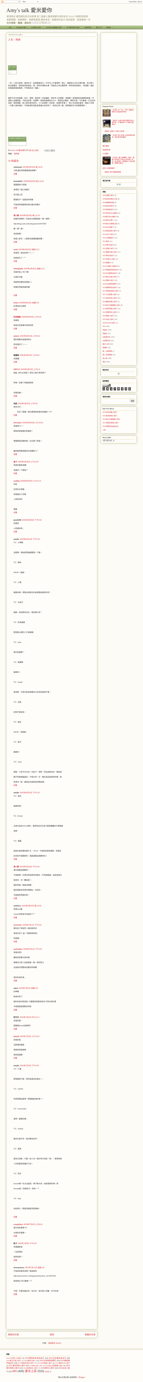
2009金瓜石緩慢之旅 (110, 224)
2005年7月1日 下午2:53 (32, 925)
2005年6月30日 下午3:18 (30, 539)
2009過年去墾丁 (108, 220)
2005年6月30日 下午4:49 (29, 867)
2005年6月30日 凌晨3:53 (29, 303)
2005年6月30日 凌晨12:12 (28, 249)
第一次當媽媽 (107, 351)
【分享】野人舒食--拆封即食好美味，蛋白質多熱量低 (123, 136)
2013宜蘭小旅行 (108, 248)
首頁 (10, 27)
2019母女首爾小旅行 (110, 412)
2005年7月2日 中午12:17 (29, 1017)
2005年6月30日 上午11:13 (30, 481)
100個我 (105, 153)
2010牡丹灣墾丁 (108, 227)
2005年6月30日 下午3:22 (30, 793)
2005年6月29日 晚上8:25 (32, 167)
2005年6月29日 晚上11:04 (33, 181)
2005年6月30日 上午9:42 (28, 403)
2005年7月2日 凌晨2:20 (28, 988)
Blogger (82, 1377)
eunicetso (18, 925)
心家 (104, 430)
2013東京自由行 (108, 255)
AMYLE (17, 369)
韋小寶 (16, 215)
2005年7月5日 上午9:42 (33, 1224)
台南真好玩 (106, 340)
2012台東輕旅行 (108, 238)
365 (104, 326)
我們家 (16, 154)
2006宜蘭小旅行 (108, 195)
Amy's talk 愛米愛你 (29, 9)
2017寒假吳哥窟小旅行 (111, 291)
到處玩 (105, 333)
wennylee (18, 423)
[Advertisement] (119, 67)
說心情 (105, 358)
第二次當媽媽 (107, 355)
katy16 (16, 1036)
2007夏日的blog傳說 (110, 213)
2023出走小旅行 (21, 27)
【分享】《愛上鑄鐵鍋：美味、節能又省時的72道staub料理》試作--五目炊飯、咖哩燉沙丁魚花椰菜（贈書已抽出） (123, 160)
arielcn (16, 336)
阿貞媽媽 (17, 317)
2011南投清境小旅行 (110, 231)
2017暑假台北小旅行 (62, 1363)
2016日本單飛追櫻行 (110, 284)
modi (16, 249)
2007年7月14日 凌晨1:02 (35, 1268)
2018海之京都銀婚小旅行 (54, 27)
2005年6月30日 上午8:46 (31, 317)
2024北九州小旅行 (109, 323)
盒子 (15, 462)
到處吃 (105, 330)
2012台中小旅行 (108, 234)
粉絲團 (108, 27)
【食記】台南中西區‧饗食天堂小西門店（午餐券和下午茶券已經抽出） (123, 122)
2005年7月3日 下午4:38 (29, 1066)
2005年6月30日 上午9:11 (30, 369)
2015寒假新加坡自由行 (111, 270)
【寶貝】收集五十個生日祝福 (114, 131)
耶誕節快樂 (106, 150)
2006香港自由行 (108, 209)
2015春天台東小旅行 (110, 277)
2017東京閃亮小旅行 (73, 27)
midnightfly (18, 269)
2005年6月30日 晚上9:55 (32, 906)
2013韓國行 (107, 262)
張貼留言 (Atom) (54, 1343)
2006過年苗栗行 (108, 206)
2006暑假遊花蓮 (108, 202)
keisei (16, 303)
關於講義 (106, 146)
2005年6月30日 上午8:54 (30, 336)
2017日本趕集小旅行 (110, 294)
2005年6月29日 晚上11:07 (30, 215)
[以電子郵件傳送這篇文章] (45, 150)
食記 (104, 362)
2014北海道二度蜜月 (110, 266)
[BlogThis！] (47, 150)
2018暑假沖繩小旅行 (110, 301)
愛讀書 (47, 1371)
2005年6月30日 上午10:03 (32, 423)
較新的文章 (13, 1334)
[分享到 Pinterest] (54, 150)
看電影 (105, 347)
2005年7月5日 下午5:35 (27, 1243)
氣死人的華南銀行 (109, 168)
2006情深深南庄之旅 (110, 199)
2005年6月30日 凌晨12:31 (34, 269)
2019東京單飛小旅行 (110, 308)
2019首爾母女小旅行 (110, 312)
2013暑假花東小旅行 (110, 252)
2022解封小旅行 (36, 27)
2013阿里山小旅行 (109, 259)
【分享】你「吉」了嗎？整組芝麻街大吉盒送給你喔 (123, 111)
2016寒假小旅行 (108, 280)
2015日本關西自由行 (110, 273)
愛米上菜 (99, 27)
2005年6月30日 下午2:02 (32, 520)
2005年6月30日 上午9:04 (29, 355)
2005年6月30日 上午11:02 (28, 462)
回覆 (15, 174)
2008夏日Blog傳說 (109, 216)
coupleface (18, 1224)
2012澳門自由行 (108, 245)
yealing (17, 481)
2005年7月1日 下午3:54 (32, 949)
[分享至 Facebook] (52, 150)
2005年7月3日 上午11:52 (29, 1036)
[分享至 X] (50, 150)
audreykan (18, 949)
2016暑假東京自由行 (110, 287)
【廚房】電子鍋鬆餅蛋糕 (112, 172)
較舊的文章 (90, 1334)
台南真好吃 (87, 27)
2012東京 (106, 241)
